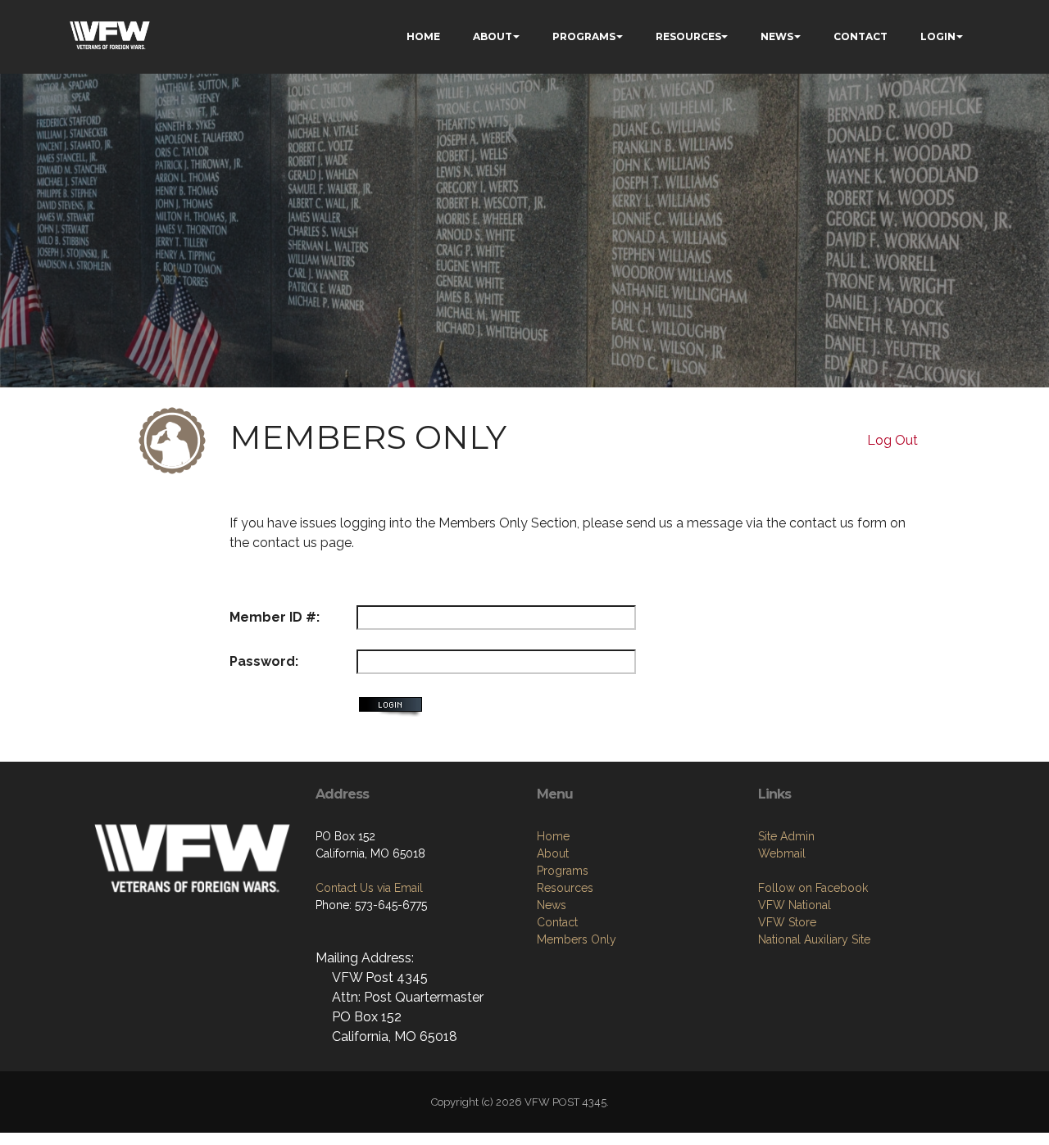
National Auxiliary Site (814, 939)
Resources (565, 887)
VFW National (794, 905)
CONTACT (860, 36)
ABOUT (492, 36)
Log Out (892, 440)
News (551, 905)
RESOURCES (688, 36)
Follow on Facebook (813, 887)
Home (553, 836)
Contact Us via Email (369, 887)
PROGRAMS (583, 36)
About (553, 853)
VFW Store (787, 922)
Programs (562, 870)
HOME (423, 36)
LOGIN (938, 36)
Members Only (576, 939)
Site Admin (786, 836)
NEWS (777, 36)
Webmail (782, 853)
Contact (557, 922)
